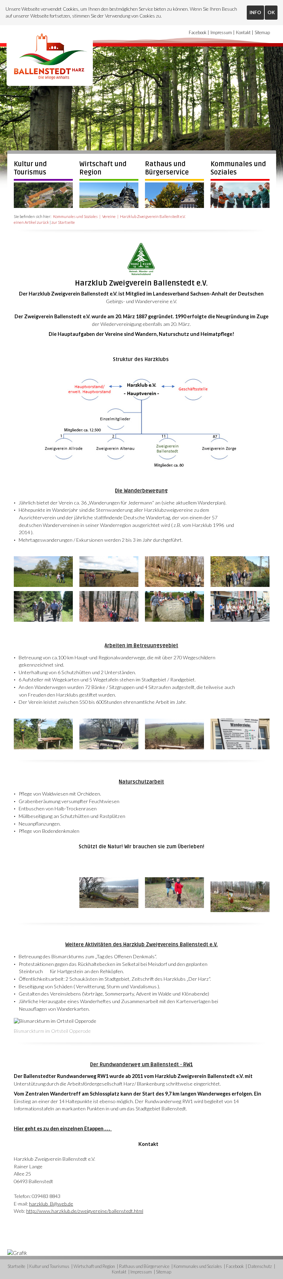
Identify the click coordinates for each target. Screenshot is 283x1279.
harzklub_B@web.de (51, 1204)
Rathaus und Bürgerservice (167, 168)
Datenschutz (260, 1266)
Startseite (16, 1266)
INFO (255, 12)
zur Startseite (63, 222)
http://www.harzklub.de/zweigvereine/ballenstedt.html (84, 1211)
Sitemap (262, 32)
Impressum (221, 32)
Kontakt (243, 32)
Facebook (197, 32)
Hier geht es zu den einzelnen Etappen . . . (63, 1128)
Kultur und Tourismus (30, 168)
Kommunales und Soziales (75, 216)
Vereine (109, 216)
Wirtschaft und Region (94, 1266)
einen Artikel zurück (31, 222)
